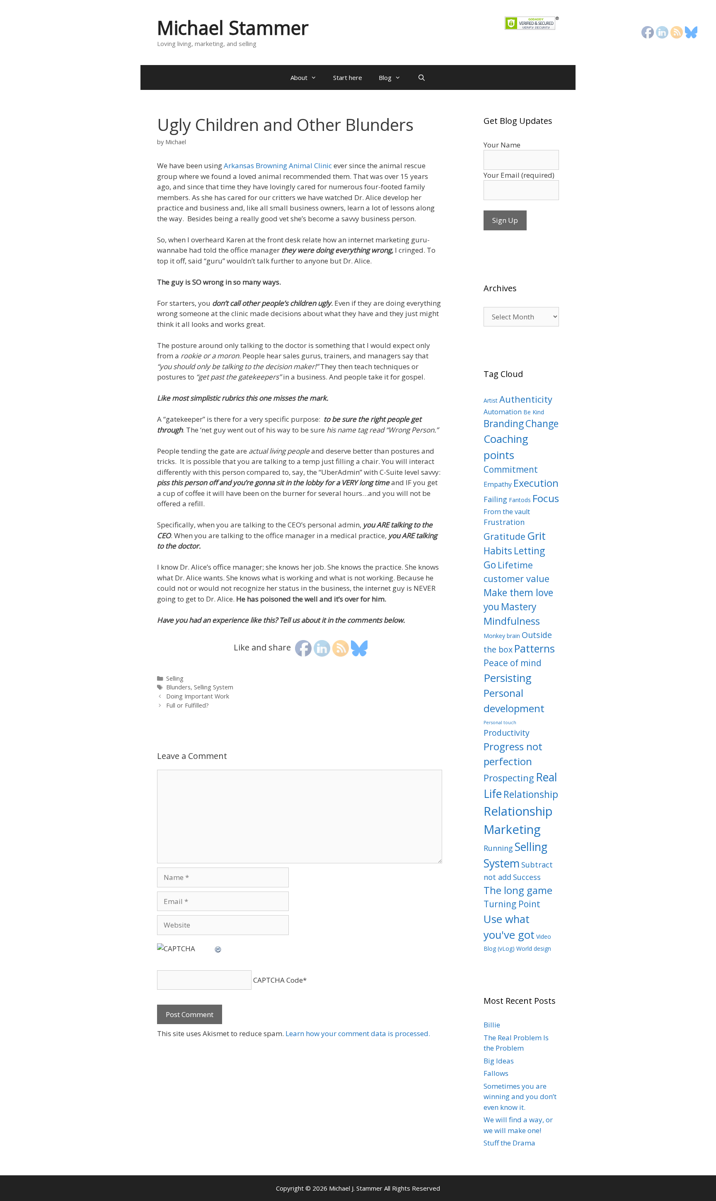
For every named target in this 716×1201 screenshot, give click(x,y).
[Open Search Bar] (421, 77)
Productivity (507, 732)
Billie (492, 1024)
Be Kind (533, 412)
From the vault (507, 511)
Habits (498, 550)
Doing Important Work (197, 696)
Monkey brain (502, 636)
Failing (495, 499)
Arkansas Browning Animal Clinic (278, 165)
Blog (385, 77)
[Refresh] (218, 948)
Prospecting (509, 778)
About (298, 77)
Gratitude (504, 536)
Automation (503, 411)
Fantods (520, 500)
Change (542, 423)
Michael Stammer (233, 27)
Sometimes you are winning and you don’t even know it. (520, 1096)
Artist (491, 400)
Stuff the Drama (509, 1143)
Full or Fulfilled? (187, 705)
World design (533, 948)
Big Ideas (499, 1061)
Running (498, 848)
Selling (175, 678)
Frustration (504, 522)
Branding (504, 423)
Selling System (213, 687)
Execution (536, 483)
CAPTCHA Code (278, 980)
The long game (518, 890)
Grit (536, 535)
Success (527, 877)
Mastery (518, 606)
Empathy (498, 484)
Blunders (178, 687)
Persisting (508, 677)
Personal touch (500, 722)
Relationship (530, 794)
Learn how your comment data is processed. (357, 1033)
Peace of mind (513, 663)
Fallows (496, 1073)
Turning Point (512, 904)
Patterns (534, 648)
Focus (545, 498)
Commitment (511, 469)
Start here (347, 77)
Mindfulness (512, 621)
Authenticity (525, 399)
